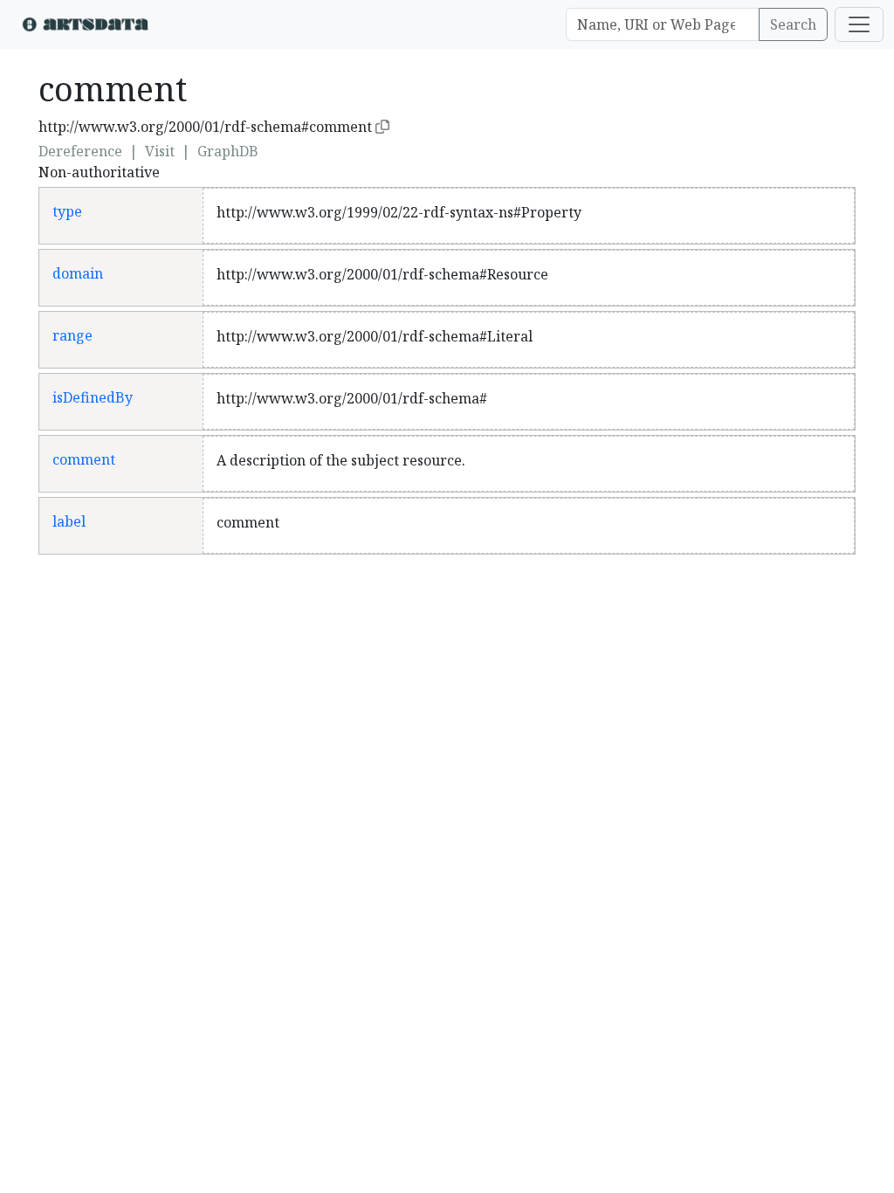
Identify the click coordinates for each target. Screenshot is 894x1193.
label (69, 521)
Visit (160, 151)
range (72, 335)
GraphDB (227, 151)
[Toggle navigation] (859, 24)
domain (77, 273)
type (67, 211)
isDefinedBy (92, 397)
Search (793, 24)
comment (83, 459)
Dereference (80, 151)
